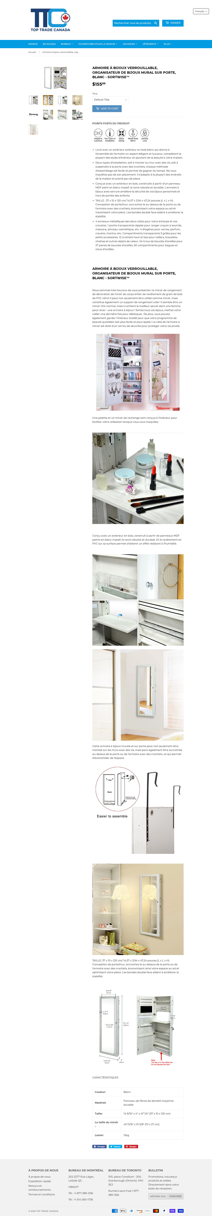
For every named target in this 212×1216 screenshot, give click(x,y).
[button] (201, 11)
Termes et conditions (41, 1194)
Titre (94, 93)
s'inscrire (175, 1196)
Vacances (129, 44)
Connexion (153, 15)
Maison (33, 44)
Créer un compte (174, 15)
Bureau (66, 44)
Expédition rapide (39, 1181)
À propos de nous (39, 1176)
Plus (167, 44)
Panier (175, 22)
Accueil (32, 52)
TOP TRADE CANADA (47, 1211)
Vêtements (150, 44)
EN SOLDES (49, 44)
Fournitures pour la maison (97, 44)
